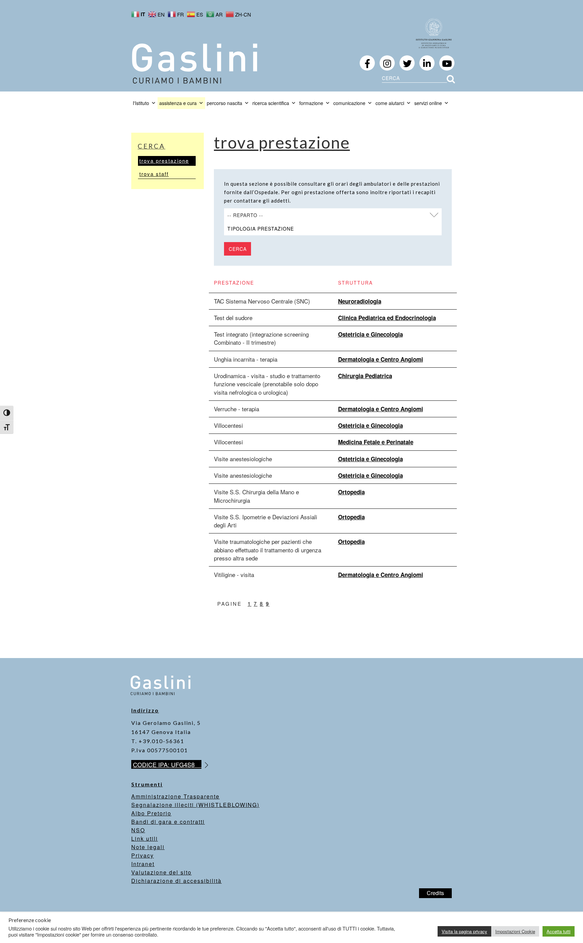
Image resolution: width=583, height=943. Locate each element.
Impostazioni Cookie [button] (515, 931)
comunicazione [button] (349, 103)
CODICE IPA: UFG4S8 (167, 764)
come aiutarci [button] (390, 103)
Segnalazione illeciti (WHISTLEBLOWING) (195, 805)
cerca (151, 146)
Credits (435, 893)
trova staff (154, 173)
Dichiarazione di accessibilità (176, 881)
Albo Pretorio (151, 813)
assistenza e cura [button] (178, 103)
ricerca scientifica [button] (270, 103)
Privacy (142, 855)
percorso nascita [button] (224, 103)
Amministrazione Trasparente (175, 796)
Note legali (148, 847)
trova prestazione (164, 160)
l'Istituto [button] (141, 103)
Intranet (143, 864)
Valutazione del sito (161, 872)
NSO (138, 830)
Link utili (144, 838)
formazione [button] (311, 103)
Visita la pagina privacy (464, 931)
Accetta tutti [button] (559, 931)
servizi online (428, 103)
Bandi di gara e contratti (168, 822)
